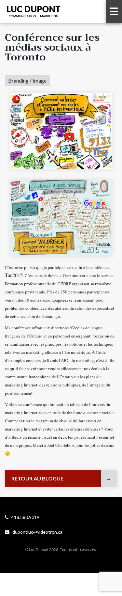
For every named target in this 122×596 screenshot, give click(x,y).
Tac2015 (14, 275)
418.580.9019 (23, 517)
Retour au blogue (37, 478)
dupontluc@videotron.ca (35, 532)
